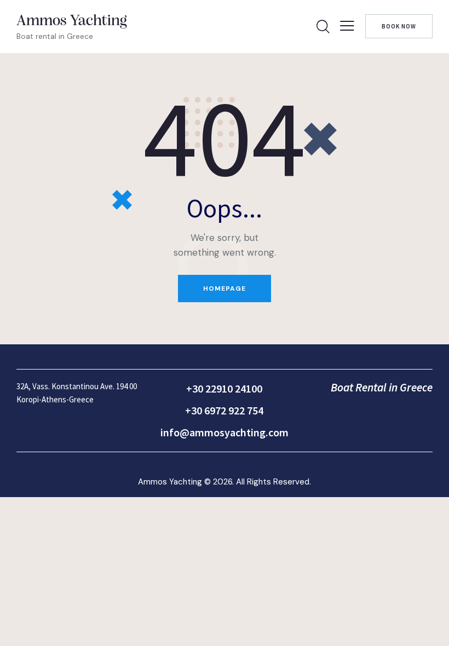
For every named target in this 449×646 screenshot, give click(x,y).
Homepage (224, 288)
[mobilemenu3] (347, 25)
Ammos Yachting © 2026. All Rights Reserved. (224, 481)
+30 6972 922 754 (224, 410)
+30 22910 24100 (224, 388)
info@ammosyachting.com (224, 432)
